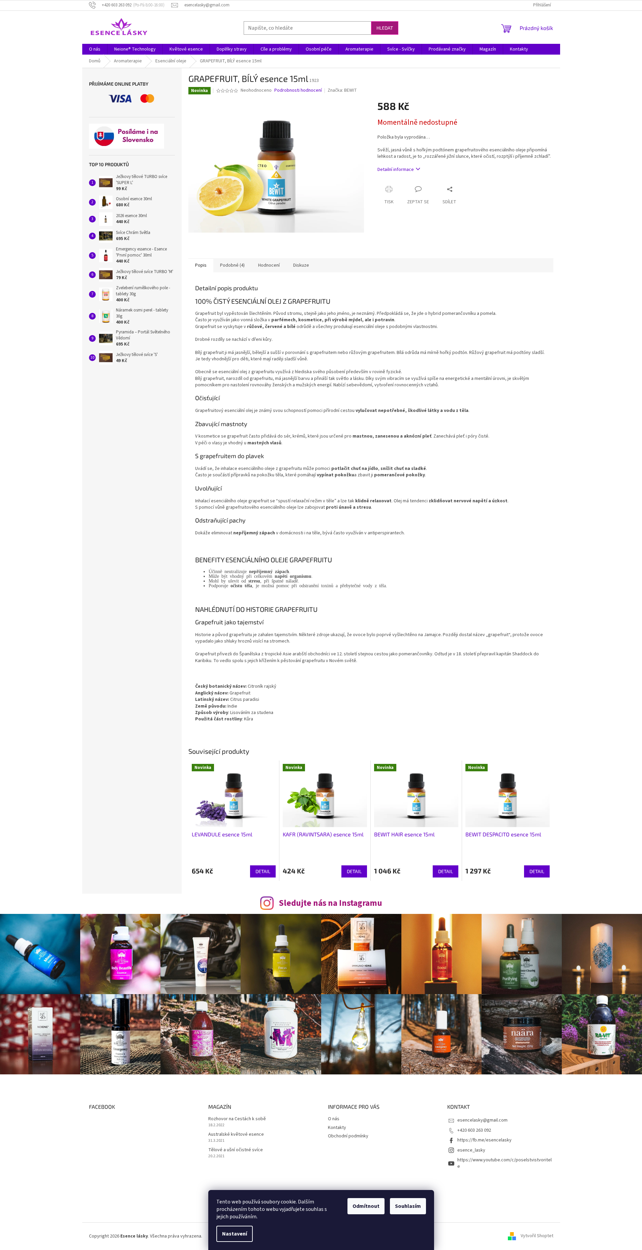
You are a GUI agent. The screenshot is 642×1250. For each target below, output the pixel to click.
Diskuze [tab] (301, 265)
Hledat (384, 28)
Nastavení (234, 1234)
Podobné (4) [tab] (232, 265)
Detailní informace (395, 169)
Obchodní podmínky (348, 1136)
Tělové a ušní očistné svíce (235, 1150)
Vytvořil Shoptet (537, 1236)
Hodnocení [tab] (269, 265)
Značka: (342, 90)
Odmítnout (366, 1206)
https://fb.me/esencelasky (484, 1140)
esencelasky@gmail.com (482, 1120)
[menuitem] (94, 49)
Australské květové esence (236, 1134)
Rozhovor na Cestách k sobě (237, 1119)
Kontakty (337, 1127)
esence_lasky (471, 1150)
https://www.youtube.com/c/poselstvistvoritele (504, 1163)
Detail (262, 871)
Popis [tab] (201, 265)
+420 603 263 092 (474, 1130)
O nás (333, 1118)
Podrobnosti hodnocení (298, 90)
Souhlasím (408, 1206)
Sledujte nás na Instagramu (330, 903)
